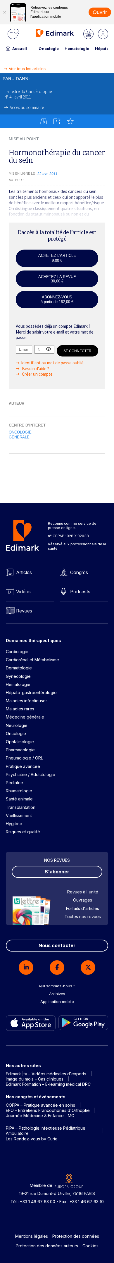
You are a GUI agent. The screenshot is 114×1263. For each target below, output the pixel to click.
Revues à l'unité (82, 891)
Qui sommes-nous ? (57, 985)
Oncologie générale (20, 434)
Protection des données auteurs (47, 1245)
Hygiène (14, 823)
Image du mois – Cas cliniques (34, 1078)
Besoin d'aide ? (35, 368)
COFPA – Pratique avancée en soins (40, 1105)
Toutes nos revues (83, 916)
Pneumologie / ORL (24, 757)
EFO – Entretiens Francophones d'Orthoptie (48, 1110)
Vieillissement (19, 815)
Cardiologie (17, 651)
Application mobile (57, 1001)
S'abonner (57, 872)
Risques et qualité (23, 831)
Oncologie (49, 48)
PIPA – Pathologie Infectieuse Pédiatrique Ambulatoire (45, 1131)
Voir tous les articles (27, 69)
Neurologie (16, 725)
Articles (24, 572)
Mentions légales (31, 1236)
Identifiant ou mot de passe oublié (52, 363)
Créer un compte (37, 374)
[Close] (4, 12)
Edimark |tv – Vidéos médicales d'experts (46, 1073)
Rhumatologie (19, 790)
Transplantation (20, 807)
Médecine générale (25, 716)
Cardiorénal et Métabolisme (32, 659)
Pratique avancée (23, 766)
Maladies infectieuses (27, 700)
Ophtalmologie (20, 741)
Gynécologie (18, 676)
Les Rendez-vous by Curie (32, 1138)
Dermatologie (19, 667)
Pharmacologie (20, 749)
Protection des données (75, 1236)
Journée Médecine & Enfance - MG (40, 1115)
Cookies (90, 1245)
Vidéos (23, 591)
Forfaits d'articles (82, 908)
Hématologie (77, 48)
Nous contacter (57, 945)
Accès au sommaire (27, 107)
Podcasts (80, 591)
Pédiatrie (14, 782)
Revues (24, 611)
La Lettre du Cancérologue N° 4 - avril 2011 (28, 94)
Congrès (79, 572)
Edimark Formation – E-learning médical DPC (48, 1084)
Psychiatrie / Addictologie (30, 774)
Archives (57, 993)
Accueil (19, 48)
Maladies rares (20, 708)
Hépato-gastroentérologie (31, 692)
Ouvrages (82, 899)
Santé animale (19, 798)
